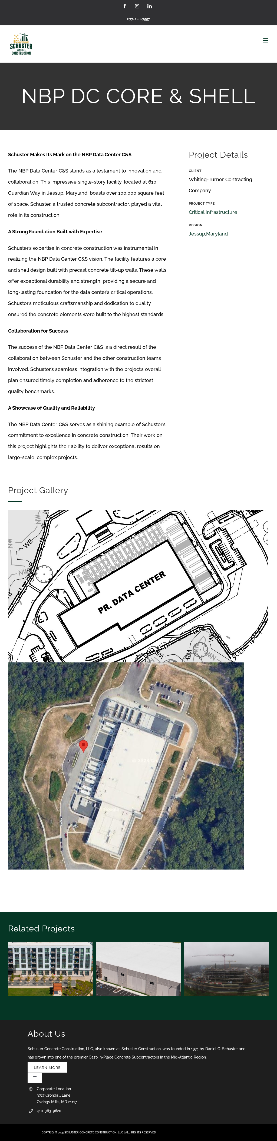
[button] (12, 969)
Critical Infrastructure (213, 212)
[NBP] (138, 512)
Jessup (197, 234)
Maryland (217, 234)
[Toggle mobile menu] (266, 40)
